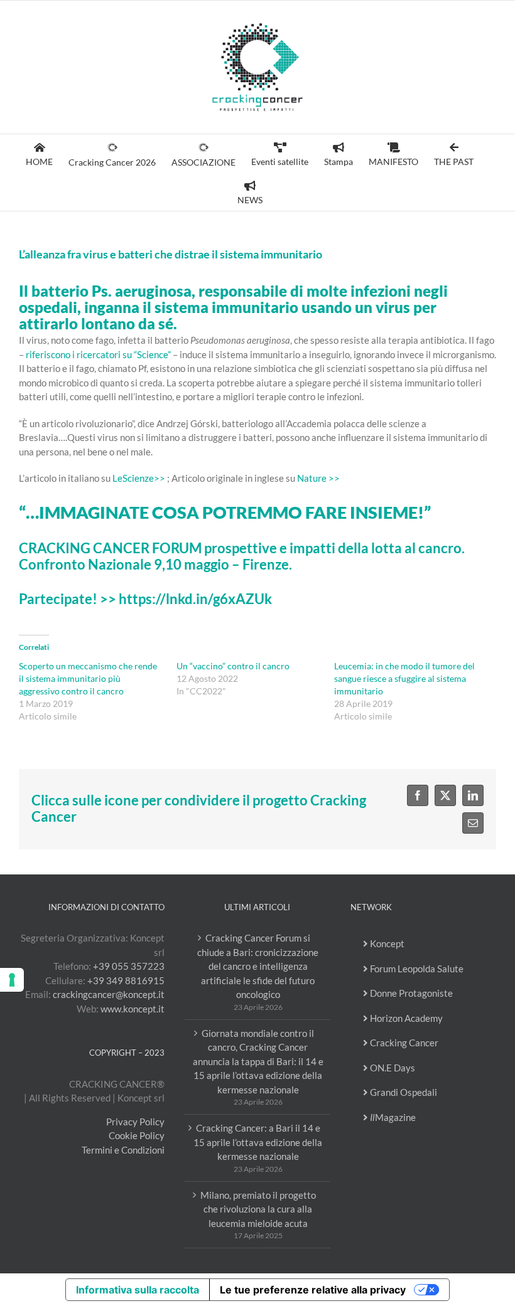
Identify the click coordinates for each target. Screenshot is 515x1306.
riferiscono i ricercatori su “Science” (98, 354)
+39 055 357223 (129, 966)
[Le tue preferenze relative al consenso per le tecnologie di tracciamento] (12, 980)
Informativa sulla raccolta (137, 1289)
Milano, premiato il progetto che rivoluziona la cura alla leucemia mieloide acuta (258, 1209)
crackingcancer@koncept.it (109, 994)
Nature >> (318, 478)
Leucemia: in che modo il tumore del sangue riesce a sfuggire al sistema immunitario (404, 678)
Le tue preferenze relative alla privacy (313, 1289)
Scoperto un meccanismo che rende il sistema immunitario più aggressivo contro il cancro (88, 678)
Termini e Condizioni (123, 1149)
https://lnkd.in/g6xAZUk (195, 599)
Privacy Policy (135, 1121)
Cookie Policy (137, 1135)
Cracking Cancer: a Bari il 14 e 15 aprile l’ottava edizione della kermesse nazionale (257, 1142)
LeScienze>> (138, 478)
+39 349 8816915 (126, 980)
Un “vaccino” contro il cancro (233, 666)
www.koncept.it (132, 1008)
